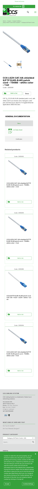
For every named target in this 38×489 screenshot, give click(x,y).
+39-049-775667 (10, 407)
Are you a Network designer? (11, 428)
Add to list (13, 93)
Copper (9, 21)
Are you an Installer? (9, 426)
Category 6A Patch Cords (28, 22)
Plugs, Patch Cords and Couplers (11, 22)
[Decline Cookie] (35, 454)
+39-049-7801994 (12, 405)
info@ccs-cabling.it (8, 409)
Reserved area (19, 1)
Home (4, 21)
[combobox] (19, 438)
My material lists (17, 6)
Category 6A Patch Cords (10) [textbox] (18, 438)
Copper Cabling (16, 21)
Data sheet (17, 130)
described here (13, 473)
